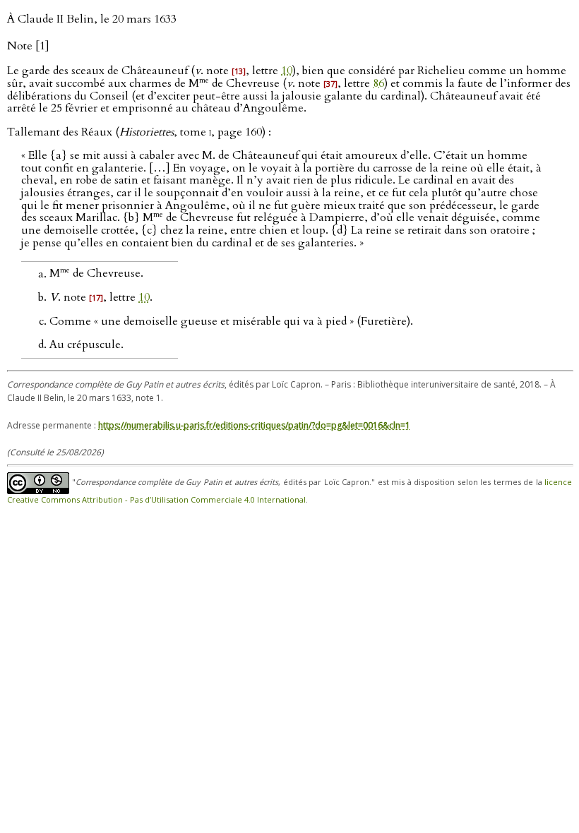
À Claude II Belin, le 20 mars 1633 (92, 19)
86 (378, 83)
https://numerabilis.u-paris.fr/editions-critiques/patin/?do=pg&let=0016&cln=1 (254, 425)
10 (286, 70)
